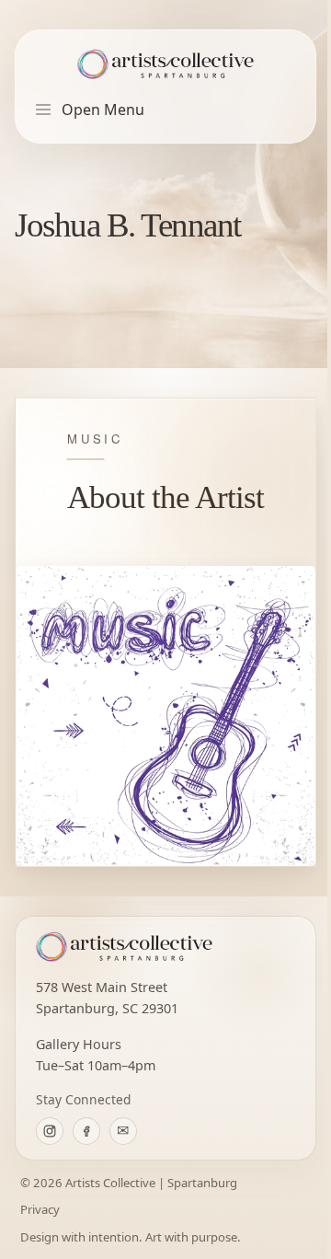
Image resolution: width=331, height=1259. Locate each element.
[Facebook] (86, 1131)
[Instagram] (49, 1131)
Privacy (40, 1209)
